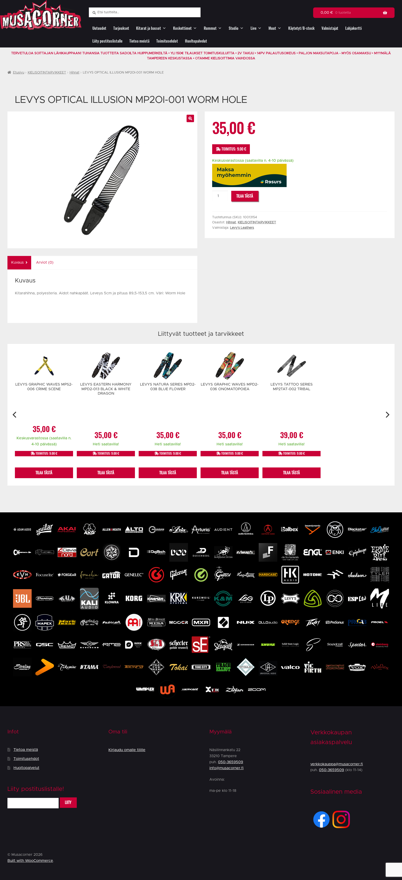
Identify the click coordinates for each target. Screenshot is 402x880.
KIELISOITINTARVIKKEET (47, 72)
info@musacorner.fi (226, 768)
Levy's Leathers (242, 227)
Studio (233, 28)
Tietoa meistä (139, 41)
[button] (190, 118)
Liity (68, 802)
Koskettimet (182, 28)
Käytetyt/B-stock (301, 28)
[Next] (387, 415)
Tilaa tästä (244, 196)
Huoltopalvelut (196, 41)
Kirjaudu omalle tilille (126, 750)
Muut (272, 28)
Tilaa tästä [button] (44, 472)
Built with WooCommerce (30, 861)
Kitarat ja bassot (148, 28)
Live (253, 28)
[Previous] (15, 415)
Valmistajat (330, 28)
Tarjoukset (121, 28)
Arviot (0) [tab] (45, 262)
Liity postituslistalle (107, 41)
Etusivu (18, 72)
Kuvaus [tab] (17, 262)
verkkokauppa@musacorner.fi (336, 764)
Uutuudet (99, 28)
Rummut (210, 28)
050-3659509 (230, 762)
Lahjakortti (353, 28)
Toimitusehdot (167, 41)
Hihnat (74, 72)
